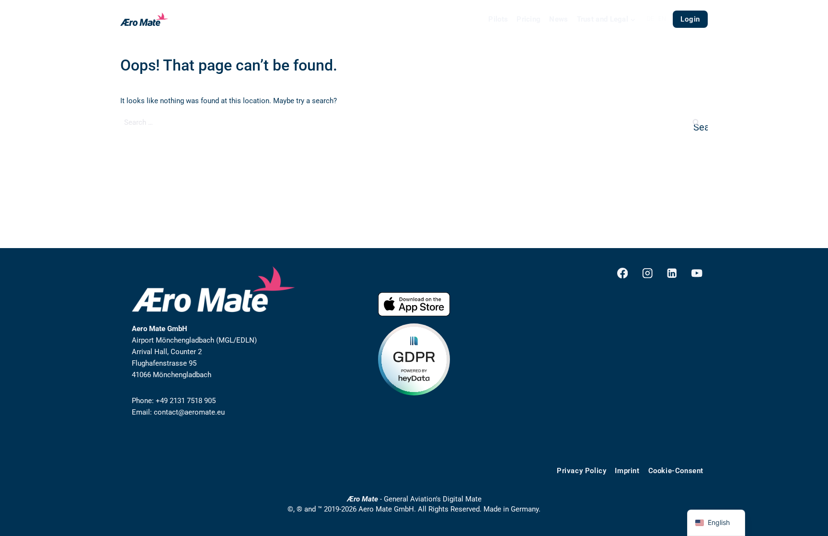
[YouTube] (697, 273)
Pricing (528, 19)
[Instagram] (647, 273)
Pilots (498, 19)
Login (690, 19)
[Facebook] (622, 273)
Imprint (627, 470)
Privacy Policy (581, 470)
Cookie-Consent (675, 470)
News (558, 19)
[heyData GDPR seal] (414, 359)
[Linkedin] (672, 273)
